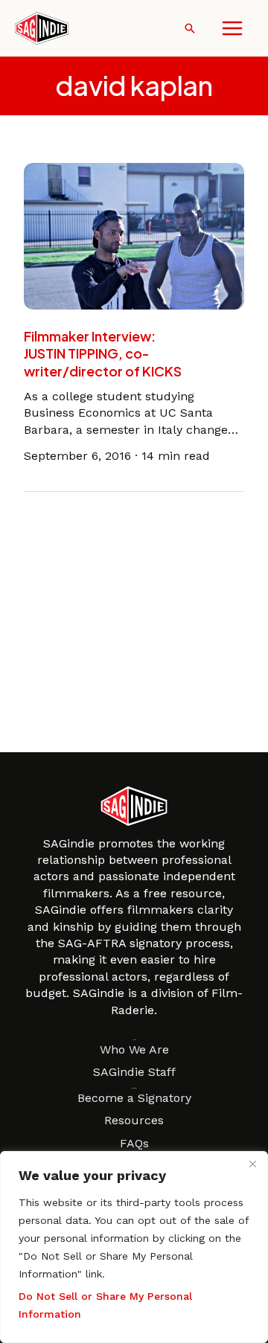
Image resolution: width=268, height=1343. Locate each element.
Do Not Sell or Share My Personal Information (105, 1305)
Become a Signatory (134, 1098)
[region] (134, 1247)
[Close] (252, 1164)
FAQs (134, 1143)
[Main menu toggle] (232, 28)
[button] (190, 28)
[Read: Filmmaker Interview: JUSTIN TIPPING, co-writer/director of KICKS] (134, 235)
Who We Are (134, 1049)
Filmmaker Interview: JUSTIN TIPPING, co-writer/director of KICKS (103, 353)
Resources (134, 1120)
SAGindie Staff (134, 1072)
